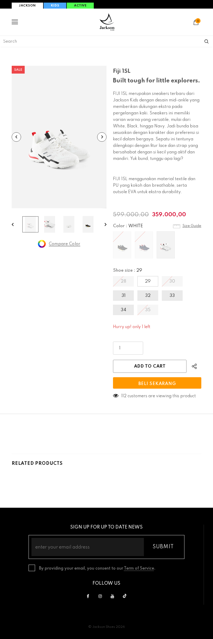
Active (80, 5)
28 (123, 281)
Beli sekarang (157, 384)
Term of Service (139, 568)
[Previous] (16, 137)
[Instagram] (100, 596)
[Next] (101, 137)
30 (172, 281)
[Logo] (107, 22)
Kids (55, 5)
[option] (59, 137)
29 (148, 281)
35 (148, 310)
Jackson (27, 5)
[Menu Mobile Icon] (15, 22)
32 (148, 296)
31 (123, 296)
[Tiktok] (124, 596)
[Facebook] (88, 596)
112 (124, 396)
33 (172, 296)
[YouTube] (112, 596)
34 (123, 310)
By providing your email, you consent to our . (97, 568)
